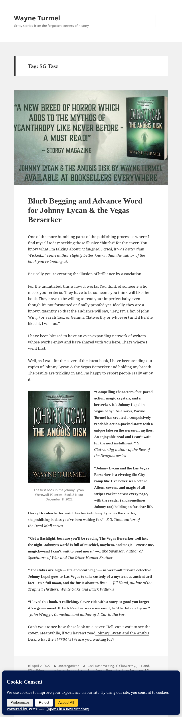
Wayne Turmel (37, 18)
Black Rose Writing (100, 666)
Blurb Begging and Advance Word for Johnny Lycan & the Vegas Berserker (85, 210)
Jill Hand (143, 666)
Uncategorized (68, 666)
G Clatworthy (125, 666)
